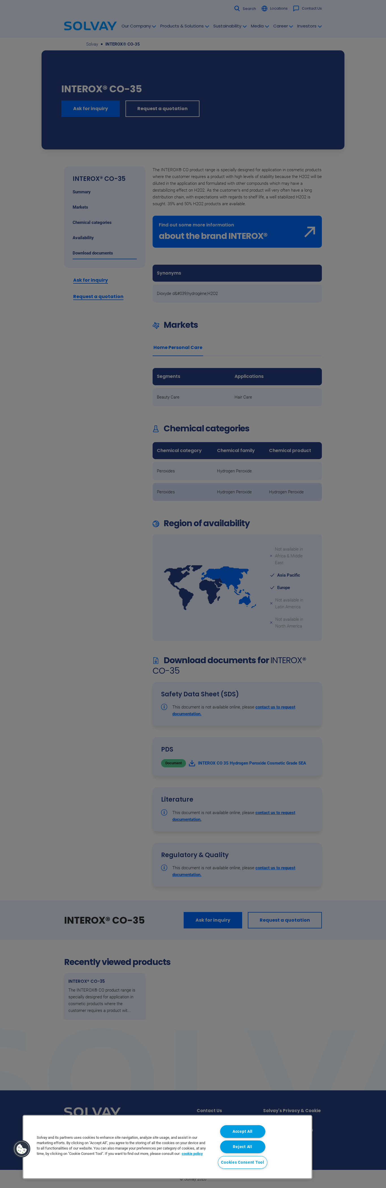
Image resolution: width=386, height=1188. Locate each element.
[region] (167, 1147)
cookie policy (192, 1153)
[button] (22, 1149)
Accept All (243, 1131)
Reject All (242, 1146)
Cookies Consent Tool (242, 1162)
